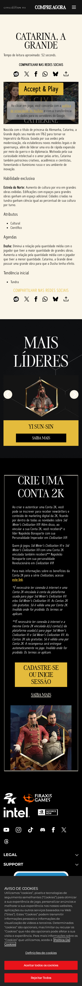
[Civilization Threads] (6, 841)
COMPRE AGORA (50, 7)
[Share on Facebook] (36, 74)
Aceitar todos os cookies (41, 965)
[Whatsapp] (45, 74)
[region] (41, 931)
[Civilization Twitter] (63, 829)
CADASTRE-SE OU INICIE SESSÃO (41, 675)
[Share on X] (26, 74)
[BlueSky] (55, 74)
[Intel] (16, 812)
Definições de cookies (41, 952)
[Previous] (7, 394)
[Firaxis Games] (37, 798)
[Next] (74, 394)
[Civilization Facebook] (53, 829)
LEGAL (10, 854)
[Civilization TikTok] (30, 829)
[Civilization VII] (14, 7)
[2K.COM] (10, 798)
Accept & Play (41, 88)
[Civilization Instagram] (18, 829)
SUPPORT (13, 864)
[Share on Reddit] (16, 74)
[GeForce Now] (48, 812)
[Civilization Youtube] (6, 829)
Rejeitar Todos (41, 977)
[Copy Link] (66, 74)
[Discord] (42, 829)
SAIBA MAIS (41, 437)
